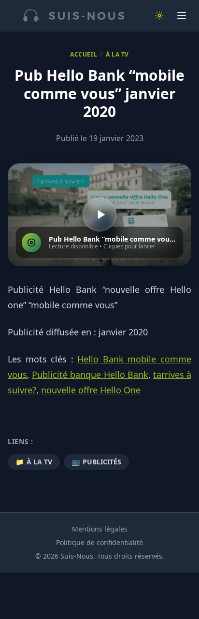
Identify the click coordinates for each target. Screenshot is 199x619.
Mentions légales (100, 528)
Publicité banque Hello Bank (90, 374)
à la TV (117, 54)
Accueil (83, 54)
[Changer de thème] (159, 15)
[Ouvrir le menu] (181, 15)
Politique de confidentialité (99, 542)
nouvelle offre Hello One (91, 390)
